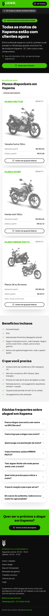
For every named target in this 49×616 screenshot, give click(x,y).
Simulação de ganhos (11, 571)
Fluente (29, 610)
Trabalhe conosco (9, 575)
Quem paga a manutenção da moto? (23, 443)
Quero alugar (7, 564)
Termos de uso (8, 578)
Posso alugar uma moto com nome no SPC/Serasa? (22, 424)
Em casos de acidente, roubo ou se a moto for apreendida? (23, 497)
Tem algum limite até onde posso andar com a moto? (22, 465)
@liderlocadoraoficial (11, 598)
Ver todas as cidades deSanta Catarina (20, 11)
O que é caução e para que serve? (22, 487)
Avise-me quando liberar (26, 160)
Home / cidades (8, 561)
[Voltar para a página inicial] (8, 4)
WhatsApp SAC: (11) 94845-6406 (16, 601)
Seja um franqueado (10, 568)
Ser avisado (41, 4)
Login (4, 582)
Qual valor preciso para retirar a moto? (21, 477)
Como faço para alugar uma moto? (22, 434)
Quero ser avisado (26, 65)
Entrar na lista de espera (26, 527)
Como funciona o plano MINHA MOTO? (20, 453)
